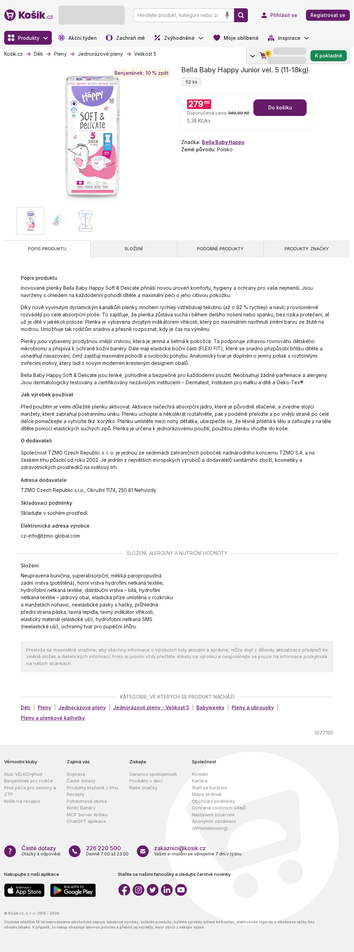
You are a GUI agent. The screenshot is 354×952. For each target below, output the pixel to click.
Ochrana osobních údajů (219, 807)
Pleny (44, 707)
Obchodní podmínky (213, 801)
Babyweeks (210, 707)
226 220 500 (103, 848)
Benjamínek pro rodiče (28, 780)
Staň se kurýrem (209, 787)
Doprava (76, 774)
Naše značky (143, 787)
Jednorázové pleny (82, 707)
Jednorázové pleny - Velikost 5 (151, 707)
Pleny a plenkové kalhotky (53, 718)
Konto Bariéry (81, 807)
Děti (25, 707)
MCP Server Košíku (87, 814)
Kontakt (200, 774)
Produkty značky (307, 248)
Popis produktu (47, 248)
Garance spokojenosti (153, 774)
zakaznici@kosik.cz (180, 848)
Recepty (75, 794)
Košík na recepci (22, 801)
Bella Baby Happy (223, 142)
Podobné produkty (220, 248)
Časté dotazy (81, 780)
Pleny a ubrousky (253, 707)
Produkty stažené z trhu (92, 787)
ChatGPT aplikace (86, 821)
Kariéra (199, 780)
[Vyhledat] (241, 15)
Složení (133, 248)
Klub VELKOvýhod (23, 774)
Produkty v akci (145, 780)
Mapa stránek (207, 794)
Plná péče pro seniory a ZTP (30, 791)
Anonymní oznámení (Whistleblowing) (214, 824)
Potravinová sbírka (87, 801)
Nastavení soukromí (213, 814)
